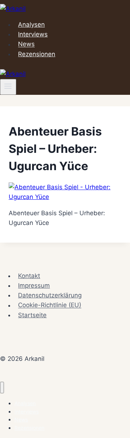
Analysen (31, 24)
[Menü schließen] (2, 388)
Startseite (32, 315)
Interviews (33, 34)
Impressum (34, 285)
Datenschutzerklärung (50, 295)
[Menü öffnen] (8, 87)
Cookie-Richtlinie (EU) (49, 305)
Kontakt (29, 275)
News (26, 44)
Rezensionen (36, 54)
